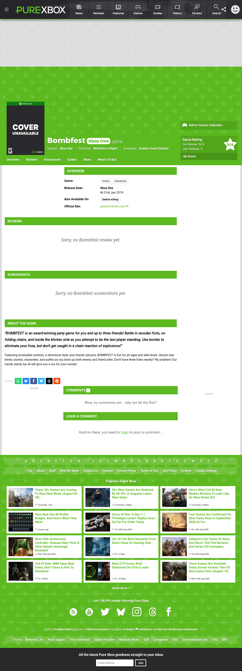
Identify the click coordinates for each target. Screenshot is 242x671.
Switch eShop (110, 199)
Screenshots (52, 159)
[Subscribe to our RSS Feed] (73, 612)
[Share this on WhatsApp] (18, 381)
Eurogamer (160, 639)
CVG (215, 639)
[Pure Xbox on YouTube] (89, 612)
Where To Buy (107, 159)
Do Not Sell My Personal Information (176, 629)
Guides (72, 159)
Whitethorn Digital (105, 148)
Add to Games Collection (205, 125)
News (87, 159)
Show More (120, 588)
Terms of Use (149, 471)
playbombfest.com (113, 206)
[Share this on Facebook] (33, 381)
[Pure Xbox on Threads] (153, 612)
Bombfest (78, 140)
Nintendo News (129, 639)
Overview (13, 159)
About (41, 471)
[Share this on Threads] (49, 381)
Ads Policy (170, 471)
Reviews (31, 159)
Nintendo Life (34, 639)
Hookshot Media (63, 629)
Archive (186, 471)
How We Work (69, 471)
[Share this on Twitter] (41, 381)
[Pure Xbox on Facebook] (169, 612)
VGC (175, 639)
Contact (107, 471)
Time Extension (79, 639)
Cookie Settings (206, 471)
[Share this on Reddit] (57, 381)
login (125, 432)
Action (106, 181)
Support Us (90, 471)
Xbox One (66, 148)
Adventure (120, 181)
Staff (52, 471)
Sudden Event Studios (154, 148)
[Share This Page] (224, 9)
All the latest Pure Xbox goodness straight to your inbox (121, 655)
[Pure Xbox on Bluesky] (121, 612)
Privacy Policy (126, 471)
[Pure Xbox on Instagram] (137, 612)
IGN (146, 639)
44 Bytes (128, 629)
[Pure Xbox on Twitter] (105, 612)
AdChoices (146, 629)
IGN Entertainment (98, 629)
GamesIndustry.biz (195, 639)
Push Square (56, 639)
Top (30, 471)
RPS (225, 639)
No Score (189, 156)
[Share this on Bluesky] (25, 381)
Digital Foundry (104, 639)
